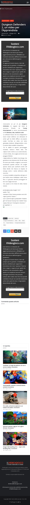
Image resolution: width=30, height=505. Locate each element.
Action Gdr (10, 218)
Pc (4, 222)
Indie (16, 220)
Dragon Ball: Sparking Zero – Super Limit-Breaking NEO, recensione (14, 447)
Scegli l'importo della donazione (15, 91)
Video (12, 20)
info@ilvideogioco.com (15, 489)
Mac (20, 220)
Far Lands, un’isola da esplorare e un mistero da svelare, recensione (13, 406)
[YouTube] (14, 502)
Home (2, 8)
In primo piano (8, 8)
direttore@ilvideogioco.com (15, 483)
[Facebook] (10, 502)
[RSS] (20, 502)
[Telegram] (18, 502)
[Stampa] (19, 231)
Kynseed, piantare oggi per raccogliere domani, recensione (13, 427)
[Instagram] (16, 502)
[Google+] (12, 231)
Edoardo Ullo (5, 33)
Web (5, 225)
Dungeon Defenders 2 (8, 220)
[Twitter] (12, 502)
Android (16, 218)
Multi (23, 220)
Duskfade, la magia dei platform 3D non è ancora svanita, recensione (14, 366)
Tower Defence (9, 222)
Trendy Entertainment (20, 222)
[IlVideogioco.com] (7, 2)
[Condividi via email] (16, 231)
